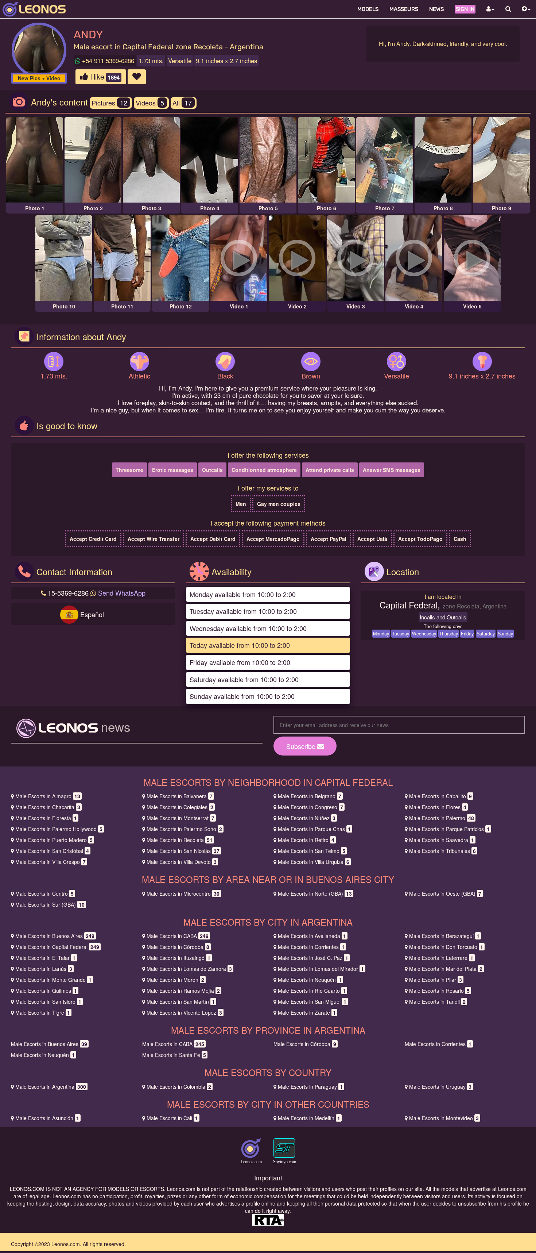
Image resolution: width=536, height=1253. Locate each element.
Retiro (306, 839)
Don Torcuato (446, 946)
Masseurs (403, 9)
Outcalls (212, 469)
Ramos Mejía (183, 990)
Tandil (437, 1001)
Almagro (47, 796)
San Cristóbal (52, 850)
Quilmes (46, 990)
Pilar (435, 979)
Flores (437, 807)
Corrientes (311, 946)
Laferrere (441, 957)
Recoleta (180, 839)
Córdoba (178, 946)
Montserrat (180, 818)
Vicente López (184, 1012)
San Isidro (48, 1001)
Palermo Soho (184, 829)
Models (367, 9)
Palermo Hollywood (58, 829)
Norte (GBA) (315, 893)
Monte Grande (53, 979)
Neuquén (310, 979)
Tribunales (442, 850)
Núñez (306, 818)
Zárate (307, 1012)
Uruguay (440, 1086)
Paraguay (310, 1086)
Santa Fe (174, 1054)
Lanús (43, 968)
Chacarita (47, 807)
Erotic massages (172, 469)
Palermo (441, 818)
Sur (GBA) (50, 904)
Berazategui (444, 935)
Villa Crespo (50, 861)
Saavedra (441, 839)
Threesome (129, 469)
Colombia (179, 1086)
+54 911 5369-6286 (107, 60)
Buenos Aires (54, 935)
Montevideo (444, 1118)
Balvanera (180, 796)
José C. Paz (313, 957)
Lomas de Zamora (189, 968)
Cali (172, 1118)
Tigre (42, 1012)
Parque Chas (314, 829)
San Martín (181, 1001)
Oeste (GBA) (445, 893)
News (436, 9)
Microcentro (183, 893)
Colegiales (180, 807)
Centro (44, 893)
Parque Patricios (449, 829)
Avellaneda (312, 935)
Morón (175, 979)
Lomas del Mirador (321, 968)
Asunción (47, 1118)
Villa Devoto (182, 861)
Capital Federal (57, 946)
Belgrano (309, 796)
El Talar (45, 957)
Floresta (46, 818)
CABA (178, 935)
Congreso (310, 807)
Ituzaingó (178, 957)
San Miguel (312, 1001)
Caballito (440, 796)
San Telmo (311, 850)
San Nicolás (183, 850)
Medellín (309, 1118)
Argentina (50, 1086)
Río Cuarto (312, 990)
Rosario (439, 990)
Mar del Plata (445, 968)
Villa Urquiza (313, 861)
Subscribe (301, 746)
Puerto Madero (54, 839)
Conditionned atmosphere (264, 469)
